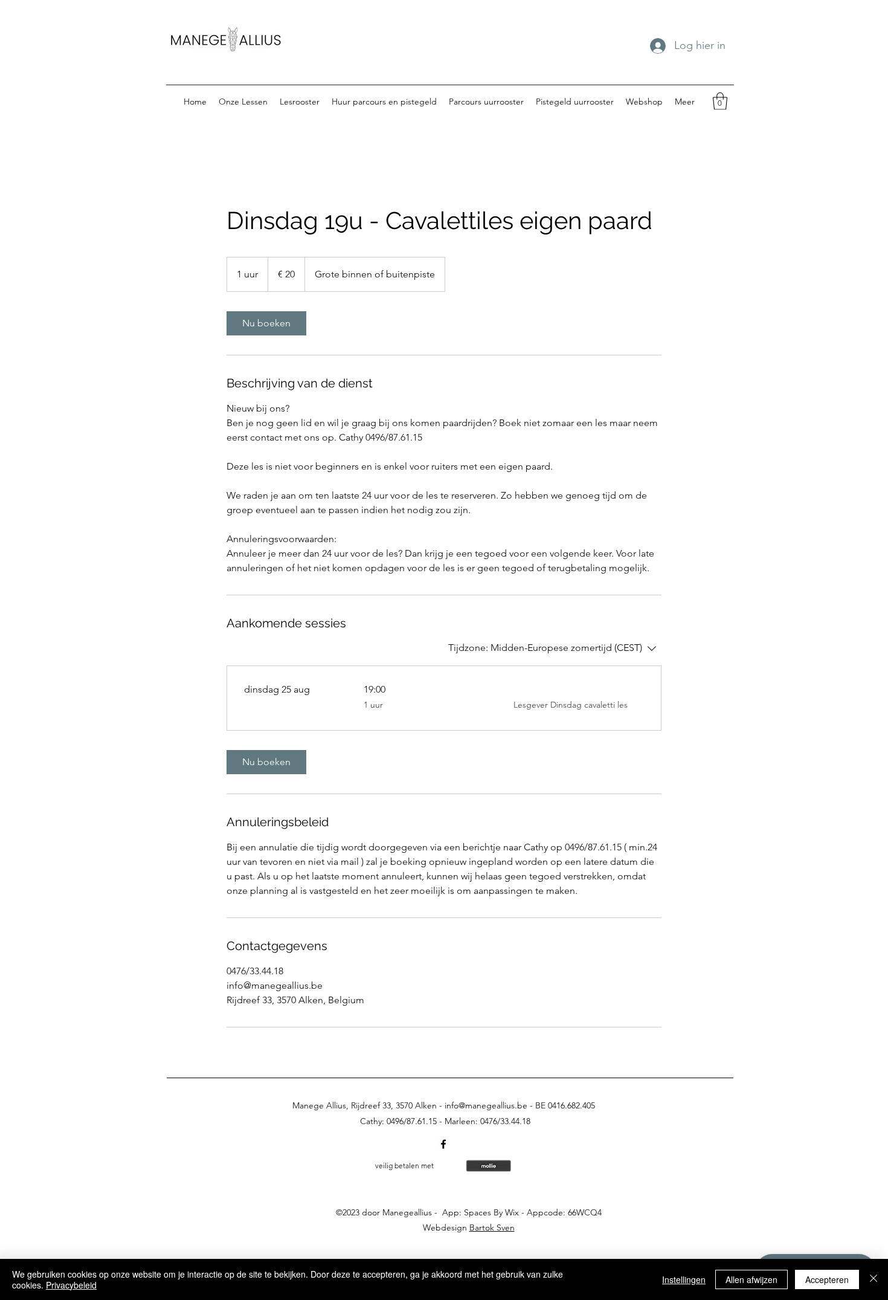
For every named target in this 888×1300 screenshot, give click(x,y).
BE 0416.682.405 (565, 1105)
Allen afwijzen (751, 1279)
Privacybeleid (71, 1285)
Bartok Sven (492, 1227)
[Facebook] (443, 1144)
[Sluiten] (873, 1279)
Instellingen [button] (684, 1279)
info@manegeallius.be (486, 1105)
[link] (266, 323)
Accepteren (827, 1279)
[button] (720, 101)
